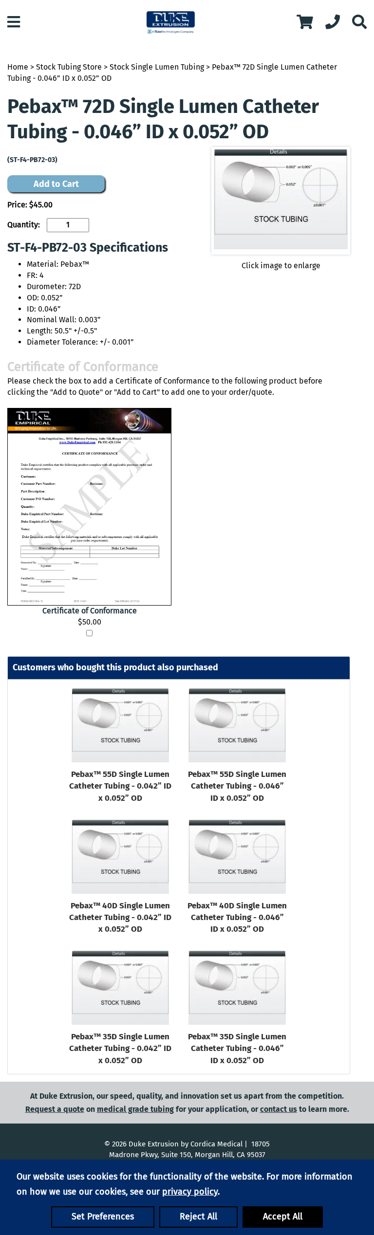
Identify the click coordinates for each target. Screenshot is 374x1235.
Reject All (198, 1216)
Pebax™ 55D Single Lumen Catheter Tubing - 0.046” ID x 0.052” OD (237, 786)
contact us (278, 1109)
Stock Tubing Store (69, 67)
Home (17, 67)
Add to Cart (56, 184)
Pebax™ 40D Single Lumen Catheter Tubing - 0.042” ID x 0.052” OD (120, 918)
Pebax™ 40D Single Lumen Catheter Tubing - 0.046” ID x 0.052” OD (237, 918)
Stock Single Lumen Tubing (157, 67)
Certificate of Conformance (89, 610)
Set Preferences (103, 1216)
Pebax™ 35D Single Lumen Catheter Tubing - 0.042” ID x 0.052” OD (120, 1049)
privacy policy (190, 1191)
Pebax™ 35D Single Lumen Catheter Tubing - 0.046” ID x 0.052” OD (237, 1049)
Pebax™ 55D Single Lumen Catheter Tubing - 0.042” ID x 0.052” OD (120, 786)
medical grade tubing (135, 1109)
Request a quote (54, 1109)
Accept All (282, 1216)
